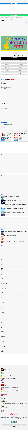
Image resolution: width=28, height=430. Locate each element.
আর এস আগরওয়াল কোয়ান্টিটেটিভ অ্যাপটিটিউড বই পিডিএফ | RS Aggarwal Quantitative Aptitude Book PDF (14, 241)
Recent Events (14, 331)
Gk (14, 297)
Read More (7, 135)
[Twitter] (6, 124)
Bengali (14, 265)
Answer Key (14, 263)
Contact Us (14, 426)
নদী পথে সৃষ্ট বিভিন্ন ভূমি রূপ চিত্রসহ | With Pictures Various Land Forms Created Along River (14, 208)
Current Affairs (14, 279)
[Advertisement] (14, 9)
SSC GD (14, 342)
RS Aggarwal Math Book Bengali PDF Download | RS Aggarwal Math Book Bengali (13, 406)
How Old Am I (14, 302)
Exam (14, 289)
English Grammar (14, 284)
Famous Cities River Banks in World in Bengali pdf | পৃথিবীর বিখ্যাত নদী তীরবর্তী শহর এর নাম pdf (14, 212)
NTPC (14, 318)
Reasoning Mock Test (14, 330)
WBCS (14, 350)
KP (14, 307)
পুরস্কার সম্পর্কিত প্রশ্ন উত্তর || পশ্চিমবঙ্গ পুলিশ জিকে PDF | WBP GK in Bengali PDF (23, 137)
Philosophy (14, 322)
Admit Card (14, 260)
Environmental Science (14, 287)
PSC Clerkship (14, 326)
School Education (14, 336)
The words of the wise (14, 346)
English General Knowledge (14, 283)
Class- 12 (14, 277)
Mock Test (14, 316)
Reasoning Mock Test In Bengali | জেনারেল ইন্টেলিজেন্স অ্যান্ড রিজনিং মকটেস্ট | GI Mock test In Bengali (14, 375)
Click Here (4, 108)
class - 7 (14, 274)
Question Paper (14, 327)
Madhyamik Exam (14, 312)
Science (14, 337)
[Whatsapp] (8, 124)
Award (14, 264)
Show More (25, 194)
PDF (14, 321)
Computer (14, 278)
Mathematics (14, 313)
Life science (14, 311)
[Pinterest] (9, 124)
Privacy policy (19, 424)
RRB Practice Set (14, 335)
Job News (14, 306)
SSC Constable (14, 341)
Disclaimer (15, 424)
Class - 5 (14, 273)
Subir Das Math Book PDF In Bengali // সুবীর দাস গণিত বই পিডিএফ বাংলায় (11, 387)
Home (1, 17)
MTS (14, 317)
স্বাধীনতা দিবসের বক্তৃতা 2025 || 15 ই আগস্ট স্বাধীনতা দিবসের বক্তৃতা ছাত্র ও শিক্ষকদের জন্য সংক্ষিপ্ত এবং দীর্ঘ (9, 138)
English (14, 282)
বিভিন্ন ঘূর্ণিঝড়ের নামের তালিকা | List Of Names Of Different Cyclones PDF (12, 196)
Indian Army (14, 303)
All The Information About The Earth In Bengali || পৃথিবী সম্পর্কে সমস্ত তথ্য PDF (13, 200)
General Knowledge (4, 17)
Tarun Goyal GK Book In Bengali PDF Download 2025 (10, 378)
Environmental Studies (14, 288)
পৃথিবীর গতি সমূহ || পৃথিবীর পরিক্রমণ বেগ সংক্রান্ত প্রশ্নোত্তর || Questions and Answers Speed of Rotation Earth (15, 204)
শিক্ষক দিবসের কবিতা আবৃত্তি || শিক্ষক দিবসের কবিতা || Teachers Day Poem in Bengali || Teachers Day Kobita (23, 134)
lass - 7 (14, 308)
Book (14, 269)
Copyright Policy (24, 424)
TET (14, 345)
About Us (5, 424)
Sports (14, 340)
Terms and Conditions (10, 424)
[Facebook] (5, 124)
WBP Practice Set (14, 351)
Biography (14, 268)
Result (14, 332)
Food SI (14, 292)
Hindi (14, 298)
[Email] (11, 124)
